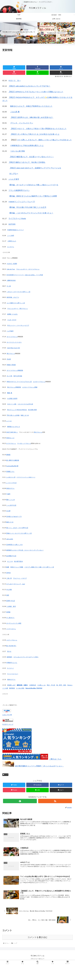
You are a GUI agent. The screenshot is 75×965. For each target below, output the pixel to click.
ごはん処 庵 (15, 112)
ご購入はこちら (55, 759)
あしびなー (13, 174)
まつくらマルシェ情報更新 (15, 370)
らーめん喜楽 (20, 688)
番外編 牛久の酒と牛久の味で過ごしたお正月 (27, 207)
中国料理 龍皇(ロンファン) (15, 230)
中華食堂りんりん (11, 662)
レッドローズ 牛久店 (11, 483)
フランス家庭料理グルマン (19, 190)
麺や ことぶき (10, 499)
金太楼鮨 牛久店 (11, 556)
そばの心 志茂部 (12, 263)
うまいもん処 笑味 (17, 151)
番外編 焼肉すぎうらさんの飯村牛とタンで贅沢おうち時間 (33, 196)
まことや (10, 561)
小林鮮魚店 (32, 685)
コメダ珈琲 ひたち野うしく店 (16, 303)
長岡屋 (8, 612)
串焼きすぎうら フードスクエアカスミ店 (19, 381)
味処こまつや (25, 415)
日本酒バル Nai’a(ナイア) (14, 516)
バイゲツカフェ (11, 629)
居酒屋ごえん (10, 471)
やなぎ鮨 (9, 589)
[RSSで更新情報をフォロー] (55, 801)
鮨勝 (7, 567)
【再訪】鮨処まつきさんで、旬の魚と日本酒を (26, 162)
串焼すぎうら (10, 488)
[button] (69, 477)
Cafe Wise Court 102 (13, 348)
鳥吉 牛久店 (51, 685)
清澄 (7, 595)
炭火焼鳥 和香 (32, 410)
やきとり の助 (11, 404)
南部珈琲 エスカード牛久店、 (15, 550)
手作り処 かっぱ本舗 (13, 415)
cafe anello (9, 539)
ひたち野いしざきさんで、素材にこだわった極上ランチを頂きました (44, 140)
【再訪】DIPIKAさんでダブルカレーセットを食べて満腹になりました (35, 92)
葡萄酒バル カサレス (13, 426)
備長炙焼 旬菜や (22, 685)
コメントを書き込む (38, 937)
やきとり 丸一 (14, 80)
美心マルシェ (11, 353)
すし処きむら (10, 617)
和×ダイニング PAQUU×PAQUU (17, 410)
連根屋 (8, 454)
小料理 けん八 (12, 241)
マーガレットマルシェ (24, 443)
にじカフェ (10, 247)
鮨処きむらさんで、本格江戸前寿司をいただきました (31, 106)
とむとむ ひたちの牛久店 (25, 404)
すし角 (9, 286)
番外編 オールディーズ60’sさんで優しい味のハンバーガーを (33, 185)
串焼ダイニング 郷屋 (16, 567)
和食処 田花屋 (11, 365)
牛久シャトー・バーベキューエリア (18, 325)
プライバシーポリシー (37, 959)
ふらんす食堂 (13, 179)
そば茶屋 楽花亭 (12, 398)
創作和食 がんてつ (13, 297)
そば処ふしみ (41, 685)
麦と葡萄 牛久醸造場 (12, 460)
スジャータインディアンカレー (34, 550)
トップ (6, 774)
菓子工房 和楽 (17, 376)
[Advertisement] (37, 58)
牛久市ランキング (7, 724)
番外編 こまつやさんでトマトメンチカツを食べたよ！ (31, 213)
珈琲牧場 (12, 688)
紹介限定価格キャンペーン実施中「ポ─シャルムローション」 (39, 766)
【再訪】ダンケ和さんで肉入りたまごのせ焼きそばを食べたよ (34, 134)
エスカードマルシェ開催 (29, 387)
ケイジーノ (10, 668)
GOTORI (11, 224)
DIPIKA (8, 573)
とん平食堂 (10, 331)
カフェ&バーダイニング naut (15, 584)
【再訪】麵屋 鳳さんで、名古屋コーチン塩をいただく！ (31, 157)
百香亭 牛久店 (10, 601)
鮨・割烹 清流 (61, 685)
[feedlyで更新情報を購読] (20, 801)
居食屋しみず (11, 685)
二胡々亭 (9, 578)
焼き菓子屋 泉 (18, 561)
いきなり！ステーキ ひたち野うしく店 (18, 292)
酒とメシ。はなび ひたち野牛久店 (17, 528)
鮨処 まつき (9, 522)
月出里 (9, 359)
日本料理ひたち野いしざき (14, 544)
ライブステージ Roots (17, 219)
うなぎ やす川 (11, 320)
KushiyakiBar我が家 (12, 466)
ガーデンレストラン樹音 (13, 623)
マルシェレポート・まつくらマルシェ (27, 269)
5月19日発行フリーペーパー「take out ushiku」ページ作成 (24, 275)
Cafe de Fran (11, 269)
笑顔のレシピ (10, 438)
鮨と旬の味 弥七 (11, 646)
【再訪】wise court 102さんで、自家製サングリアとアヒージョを (35, 168)
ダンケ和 (9, 376)
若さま (9, 651)
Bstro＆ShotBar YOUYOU (34, 688)
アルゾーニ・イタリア (20, 578)
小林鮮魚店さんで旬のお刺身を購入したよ (27, 146)
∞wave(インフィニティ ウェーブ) (21, 202)
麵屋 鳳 (9, 393)
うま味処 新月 (11, 606)
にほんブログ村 (7, 715)
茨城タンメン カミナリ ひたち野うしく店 (19, 533)
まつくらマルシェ (12, 336)
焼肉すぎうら (11, 679)
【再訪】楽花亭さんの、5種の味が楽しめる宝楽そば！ (31, 117)
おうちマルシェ (11, 443)
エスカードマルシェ (39, 381)
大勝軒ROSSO (11, 280)
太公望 (8, 511)
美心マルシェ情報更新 (14, 387)
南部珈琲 (9, 657)
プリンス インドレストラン (21, 123)
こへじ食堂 (10, 235)
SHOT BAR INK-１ (12, 432)
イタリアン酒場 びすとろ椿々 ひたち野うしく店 (39, 567)
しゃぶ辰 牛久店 (11, 505)
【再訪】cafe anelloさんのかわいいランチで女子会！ (29, 86)
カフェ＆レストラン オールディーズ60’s (25, 657)
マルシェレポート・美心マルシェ (17, 308)
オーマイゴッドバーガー (14, 342)
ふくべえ (9, 421)
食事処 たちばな (12, 314)
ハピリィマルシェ (11, 640)
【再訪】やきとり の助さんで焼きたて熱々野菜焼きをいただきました (38, 129)
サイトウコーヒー (12, 674)
